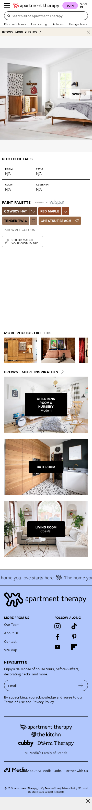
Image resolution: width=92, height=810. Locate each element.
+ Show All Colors (18, 230)
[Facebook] (57, 637)
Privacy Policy (43, 702)
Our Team (11, 624)
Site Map (10, 650)
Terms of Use (14, 702)
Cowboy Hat (15, 211)
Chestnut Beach (56, 221)
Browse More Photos (19, 32)
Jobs (58, 770)
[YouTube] (57, 647)
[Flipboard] (74, 647)
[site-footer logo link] (15, 770)
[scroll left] (8, 350)
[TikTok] (74, 626)
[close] (88, 801)
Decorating (39, 23)
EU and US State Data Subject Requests (58, 790)
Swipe (77, 94)
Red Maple (49, 211)
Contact (10, 641)
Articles (58, 23)
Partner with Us (76, 770)
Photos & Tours (15, 23)
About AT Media (39, 770)
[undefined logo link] (36, 5)
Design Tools (78, 23)
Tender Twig (15, 221)
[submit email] (81, 685)
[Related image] (20, 350)
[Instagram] (57, 626)
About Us (11, 633)
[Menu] (7, 6)
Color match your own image (25, 241)
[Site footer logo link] (46, 599)
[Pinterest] (74, 637)
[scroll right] (84, 350)
